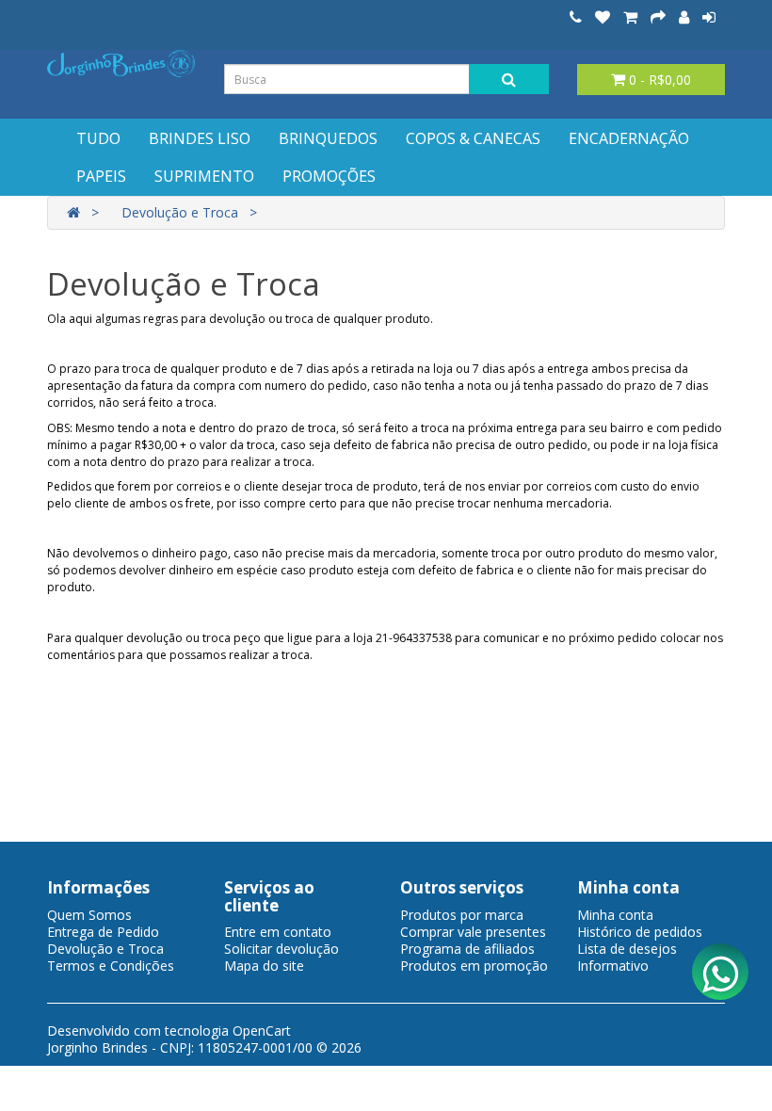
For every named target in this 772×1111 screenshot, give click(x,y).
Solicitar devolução (281, 949)
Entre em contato (277, 932)
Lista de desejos (627, 949)
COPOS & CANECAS (473, 138)
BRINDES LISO (199, 138)
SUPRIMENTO (204, 176)
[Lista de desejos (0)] (602, 17)
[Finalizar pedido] (658, 17)
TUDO (98, 138)
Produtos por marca (461, 915)
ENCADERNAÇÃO (629, 138)
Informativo (613, 965)
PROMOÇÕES (329, 176)
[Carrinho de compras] (630, 17)
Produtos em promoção (474, 965)
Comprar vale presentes (473, 932)
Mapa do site (264, 965)
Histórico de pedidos (639, 932)
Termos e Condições (110, 965)
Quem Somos (89, 915)
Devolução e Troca (179, 212)
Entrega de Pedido (103, 932)
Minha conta (615, 915)
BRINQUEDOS (328, 138)
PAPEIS (101, 176)
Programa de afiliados (467, 949)
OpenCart (262, 1030)
